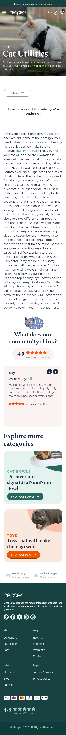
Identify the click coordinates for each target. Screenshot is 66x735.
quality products (27, 150)
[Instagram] (26, 617)
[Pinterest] (33, 617)
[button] (50, 371)
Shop (6, 46)
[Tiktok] (6, 617)
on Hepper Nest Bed (37, 403)
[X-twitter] (19, 617)
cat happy (37, 142)
